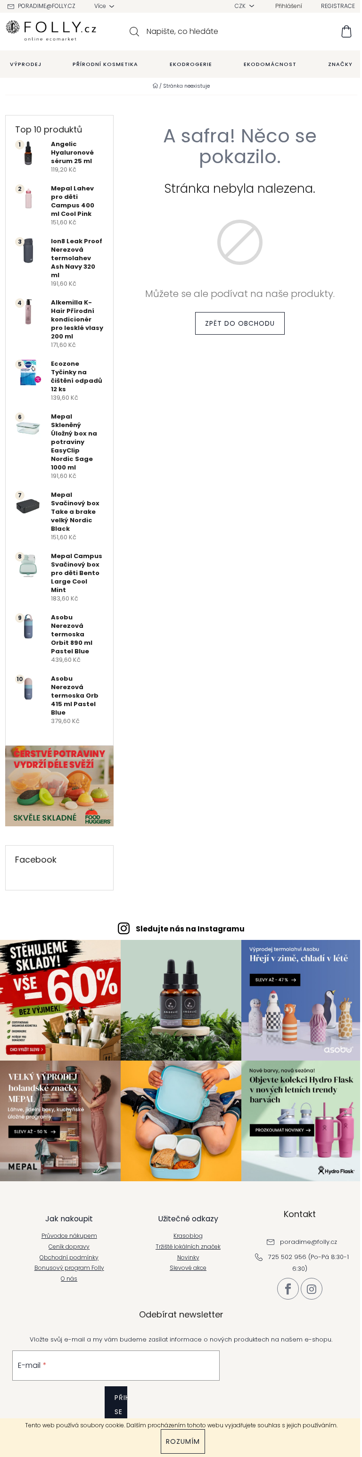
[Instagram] (311, 1289)
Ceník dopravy (69, 1247)
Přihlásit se (121, 1404)
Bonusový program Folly (69, 1268)
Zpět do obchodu (240, 323)
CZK (241, 6)
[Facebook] (288, 1289)
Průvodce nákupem (69, 1236)
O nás (69, 1279)
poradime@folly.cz (46, 6)
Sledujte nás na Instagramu (190, 929)
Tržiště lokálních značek (188, 1247)
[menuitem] (25, 64)
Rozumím (183, 1441)
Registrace (338, 6)
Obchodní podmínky (69, 1257)
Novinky (188, 1257)
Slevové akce (188, 1268)
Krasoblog (188, 1236)
